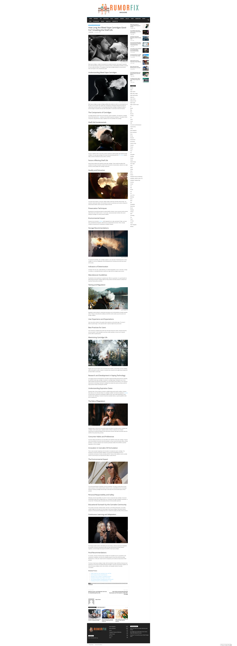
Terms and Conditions (98, 644)
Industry (131, 174)
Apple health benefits (134, 95)
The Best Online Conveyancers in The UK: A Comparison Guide (94, 620)
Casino (131, 121)
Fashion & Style (133, 143)
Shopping (132, 209)
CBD (131, 123)
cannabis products (106, 583)
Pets (90, 21)
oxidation (101, 221)
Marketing (138, 18)
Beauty (131, 108)
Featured (131, 145)
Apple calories (132, 91)
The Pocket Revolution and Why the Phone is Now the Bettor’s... (135, 73)
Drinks (131, 134)
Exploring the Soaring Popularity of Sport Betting (135, 61)
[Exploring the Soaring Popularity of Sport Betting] (146, 62)
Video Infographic (133, 224)
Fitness (131, 148)
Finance (131, 147)
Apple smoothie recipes (134, 104)
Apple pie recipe (133, 100)
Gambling (132, 156)
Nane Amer (91, 32)
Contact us (115, 21)
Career (131, 119)
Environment (132, 141)
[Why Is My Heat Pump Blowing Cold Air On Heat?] (146, 68)
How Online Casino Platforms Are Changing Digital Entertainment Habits (136, 49)
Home (90, 18)
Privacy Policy (91, 644)
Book (131, 111)
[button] (148, 20)
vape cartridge (121, 583)
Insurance (132, 182)
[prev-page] (125, 607)
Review (131, 208)
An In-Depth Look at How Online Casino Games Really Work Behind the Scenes (138, 632)
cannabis (126, 392)
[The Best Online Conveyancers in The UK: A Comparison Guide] (94, 613)
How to (131, 172)
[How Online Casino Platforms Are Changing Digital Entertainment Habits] (146, 50)
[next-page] (127, 607)
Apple (131, 89)
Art (130, 106)
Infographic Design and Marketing (94, 25)
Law (131, 191)
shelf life (116, 583)
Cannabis (132, 115)
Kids (131, 187)
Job (131, 185)
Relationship (132, 206)
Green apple (132, 163)
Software (131, 211)
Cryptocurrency (133, 126)
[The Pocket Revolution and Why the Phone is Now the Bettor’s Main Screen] (146, 74)
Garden (122, 18)
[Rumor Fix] (118, 8)
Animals (131, 87)
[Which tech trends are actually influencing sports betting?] (146, 26)
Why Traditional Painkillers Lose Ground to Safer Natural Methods (121, 620)
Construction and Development (135, 124)
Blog (131, 110)
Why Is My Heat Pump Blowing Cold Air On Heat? (135, 67)
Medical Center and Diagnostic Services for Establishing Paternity (97, 592)
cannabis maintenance (98, 583)
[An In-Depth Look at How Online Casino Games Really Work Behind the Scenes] (146, 32)
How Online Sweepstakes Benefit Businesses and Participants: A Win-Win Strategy (118, 593)
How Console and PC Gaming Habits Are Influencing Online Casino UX (107, 620)
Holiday (131, 169)
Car (101, 18)
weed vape (90, 584)
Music (143, 18)
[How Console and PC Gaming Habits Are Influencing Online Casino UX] (108, 613)
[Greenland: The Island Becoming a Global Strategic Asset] (146, 38)
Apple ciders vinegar (134, 93)
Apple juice (132, 97)
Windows (131, 226)
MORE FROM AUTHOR (100, 607)
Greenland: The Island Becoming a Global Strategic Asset (135, 37)
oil (99, 117)
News (131, 200)
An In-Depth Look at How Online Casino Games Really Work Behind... (135, 31)
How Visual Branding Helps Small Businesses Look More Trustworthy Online (135, 43)
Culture (131, 128)
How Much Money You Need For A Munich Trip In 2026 (135, 55)
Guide (131, 165)
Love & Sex (132, 195)
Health (127, 18)
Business (96, 18)
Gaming (116, 18)
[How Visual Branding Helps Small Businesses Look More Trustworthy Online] (146, 44)
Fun (131, 152)
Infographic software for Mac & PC (136, 178)
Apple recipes (132, 102)
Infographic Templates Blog (135, 180)
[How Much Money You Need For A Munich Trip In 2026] (146, 56)
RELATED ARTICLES (92, 607)
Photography (132, 204)
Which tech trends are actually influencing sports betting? (135, 25)
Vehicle (131, 222)
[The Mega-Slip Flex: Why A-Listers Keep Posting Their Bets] (146, 80)
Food (111, 18)
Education (106, 18)
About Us (108, 21)
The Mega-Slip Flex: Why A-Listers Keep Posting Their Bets (135, 79)
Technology (96, 21)
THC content (121, 155)
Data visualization (133, 132)
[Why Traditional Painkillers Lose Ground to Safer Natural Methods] (121, 613)
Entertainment (132, 139)
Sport (131, 213)
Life (131, 193)
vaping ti (125, 583)
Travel (102, 21)
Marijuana (112, 583)
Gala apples (132, 154)
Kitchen (131, 189)
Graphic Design (133, 161)
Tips (131, 217)
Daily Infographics (133, 130)
